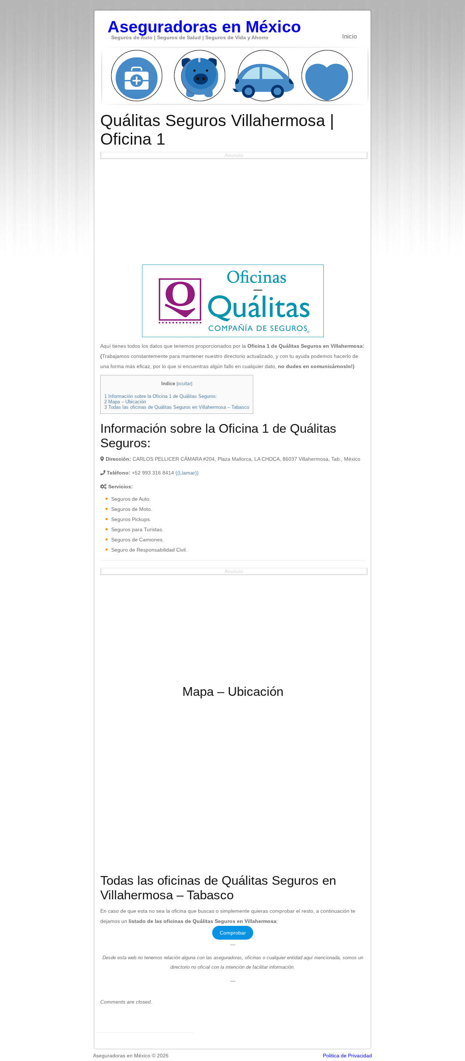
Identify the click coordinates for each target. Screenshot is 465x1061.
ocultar (184, 383)
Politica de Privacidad (347, 1055)
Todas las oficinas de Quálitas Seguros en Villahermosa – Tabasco (176, 407)
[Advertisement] (232, 210)
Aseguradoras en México (204, 22)
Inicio (349, 36)
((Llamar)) (187, 473)
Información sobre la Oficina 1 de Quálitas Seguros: (160, 396)
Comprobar (233, 933)
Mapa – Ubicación (125, 401)
